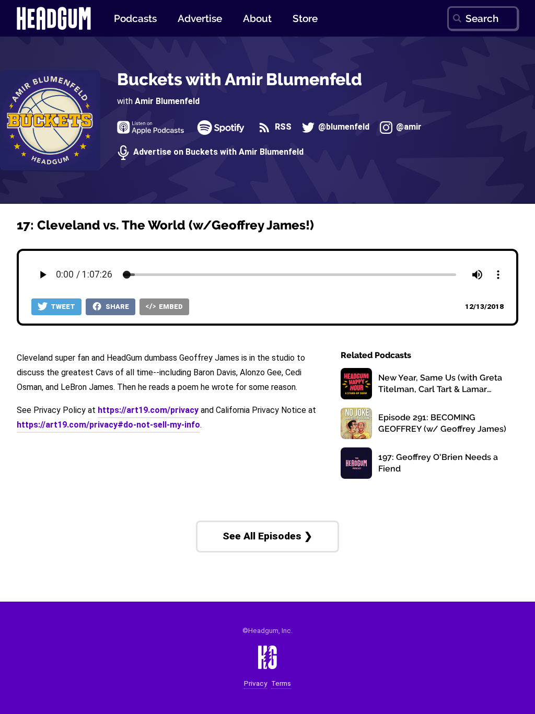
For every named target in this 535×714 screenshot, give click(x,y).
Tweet (62, 306)
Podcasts (135, 18)
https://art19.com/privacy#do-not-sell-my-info (108, 425)
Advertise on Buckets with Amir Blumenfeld (217, 152)
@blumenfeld (342, 127)
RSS (282, 127)
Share (116, 306)
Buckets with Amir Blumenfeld (239, 79)
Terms (281, 683)
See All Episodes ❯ (267, 536)
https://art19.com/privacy (148, 410)
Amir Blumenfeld (167, 101)
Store (305, 18)
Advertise (200, 18)
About (257, 18)
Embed (170, 306)
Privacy (255, 683)
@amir (408, 127)
